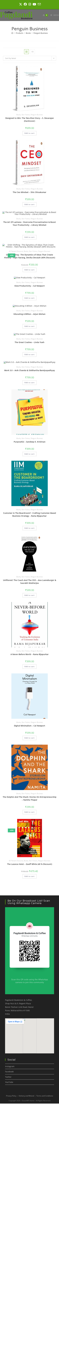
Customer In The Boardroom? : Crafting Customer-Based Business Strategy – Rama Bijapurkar (29, 514)
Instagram (9, 1066)
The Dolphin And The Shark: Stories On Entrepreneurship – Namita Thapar (29, 798)
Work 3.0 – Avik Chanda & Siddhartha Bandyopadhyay (29, 370)
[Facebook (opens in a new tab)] (25, 4)
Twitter (8, 1077)
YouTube (9, 1082)
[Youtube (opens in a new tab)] (34, 4)
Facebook (9, 1071)
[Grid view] (26, 51)
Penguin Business (40, 33)
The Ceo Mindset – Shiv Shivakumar (29, 192)
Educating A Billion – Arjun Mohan (29, 314)
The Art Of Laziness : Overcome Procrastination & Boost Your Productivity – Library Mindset (29, 223)
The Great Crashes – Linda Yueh (29, 342)
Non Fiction (26, 114)
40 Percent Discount (16, 251)
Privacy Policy (11, 1096)
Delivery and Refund (26, 1096)
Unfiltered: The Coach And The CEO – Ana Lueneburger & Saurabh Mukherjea (29, 581)
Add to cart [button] (29, 133)
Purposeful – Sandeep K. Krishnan (29, 441)
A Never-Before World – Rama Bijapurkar (30, 654)
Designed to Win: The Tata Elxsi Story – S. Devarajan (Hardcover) (29, 119)
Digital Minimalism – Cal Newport (29, 725)
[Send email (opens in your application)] (39, 4)
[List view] (32, 51)
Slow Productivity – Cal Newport (29, 285)
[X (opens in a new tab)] (20, 4)
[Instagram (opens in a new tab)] (30, 4)
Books (18, 114)
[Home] (12, 33)
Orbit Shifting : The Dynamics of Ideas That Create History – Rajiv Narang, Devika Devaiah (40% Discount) (29, 256)
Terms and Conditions (44, 1096)
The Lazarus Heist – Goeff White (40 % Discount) (29, 864)
